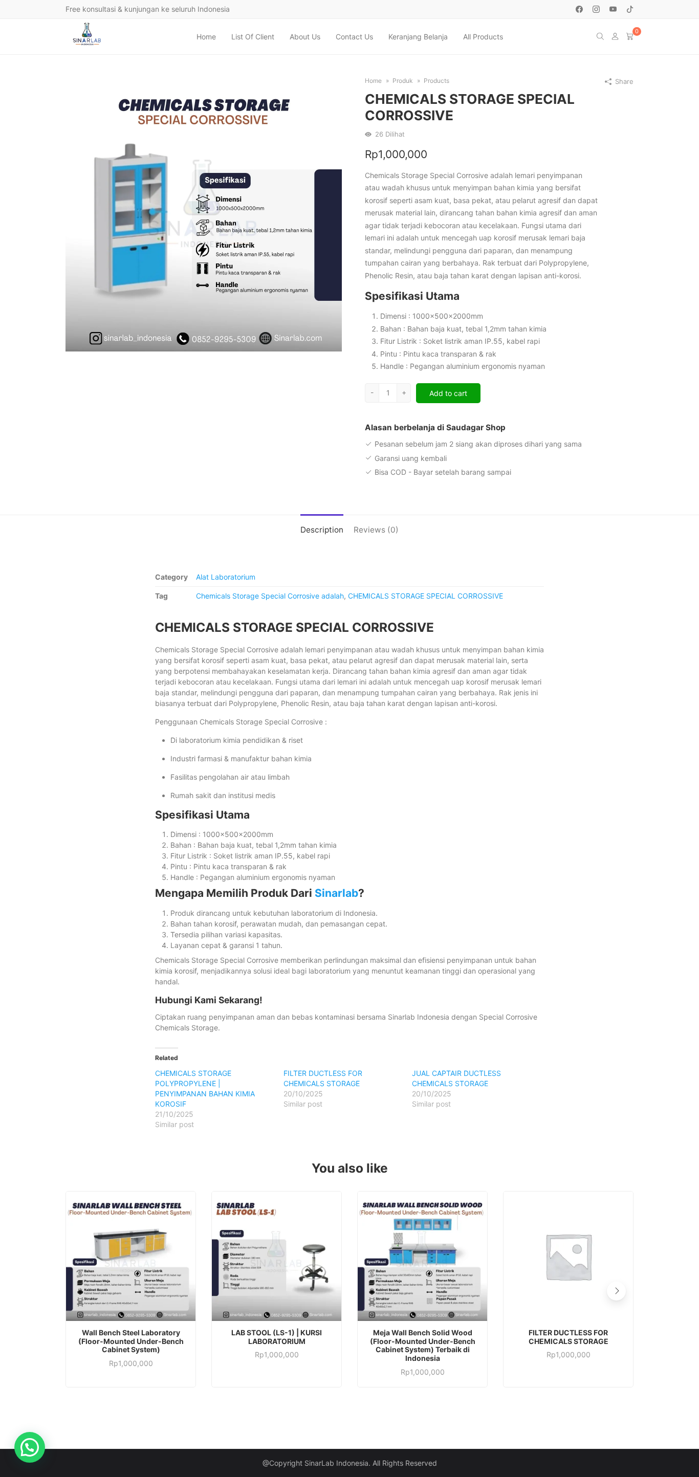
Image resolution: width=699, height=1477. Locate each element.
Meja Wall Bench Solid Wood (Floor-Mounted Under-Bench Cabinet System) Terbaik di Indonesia (422, 1345)
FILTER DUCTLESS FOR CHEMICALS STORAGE (568, 1337)
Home (206, 36)
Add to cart (448, 393)
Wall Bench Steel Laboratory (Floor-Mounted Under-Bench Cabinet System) (131, 1341)
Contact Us (354, 36)
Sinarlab (336, 893)
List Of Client (252, 36)
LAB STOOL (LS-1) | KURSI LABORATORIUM (276, 1337)
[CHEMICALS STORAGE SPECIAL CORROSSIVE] (203, 212)
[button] (616, 1291)
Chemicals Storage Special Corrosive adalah (270, 595)
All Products (483, 36)
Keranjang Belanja (418, 36)
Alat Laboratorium (225, 576)
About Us (305, 36)
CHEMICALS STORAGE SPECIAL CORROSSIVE (425, 595)
